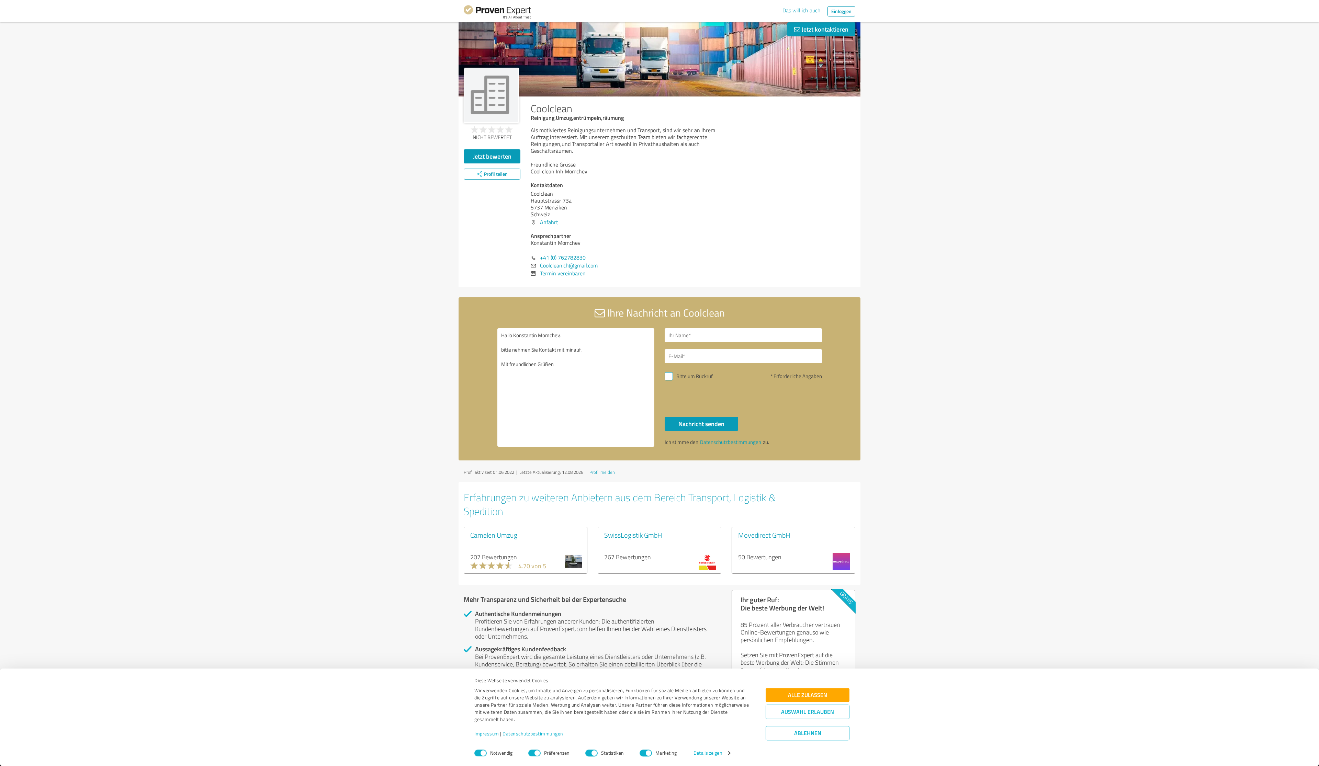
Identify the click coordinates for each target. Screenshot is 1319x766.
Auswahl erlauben (807, 712)
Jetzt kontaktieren (824, 29)
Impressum (486, 734)
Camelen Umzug (493, 535)
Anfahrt (549, 222)
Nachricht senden (701, 423)
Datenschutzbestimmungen (533, 734)
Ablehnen (807, 733)
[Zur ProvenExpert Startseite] (497, 13)
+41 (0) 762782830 (563, 257)
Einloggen (841, 11)
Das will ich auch (801, 10)
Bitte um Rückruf (694, 376)
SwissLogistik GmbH (633, 535)
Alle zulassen (807, 695)
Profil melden (602, 472)
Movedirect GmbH (764, 535)
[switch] (534, 753)
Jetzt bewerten (492, 156)
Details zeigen (708, 753)
